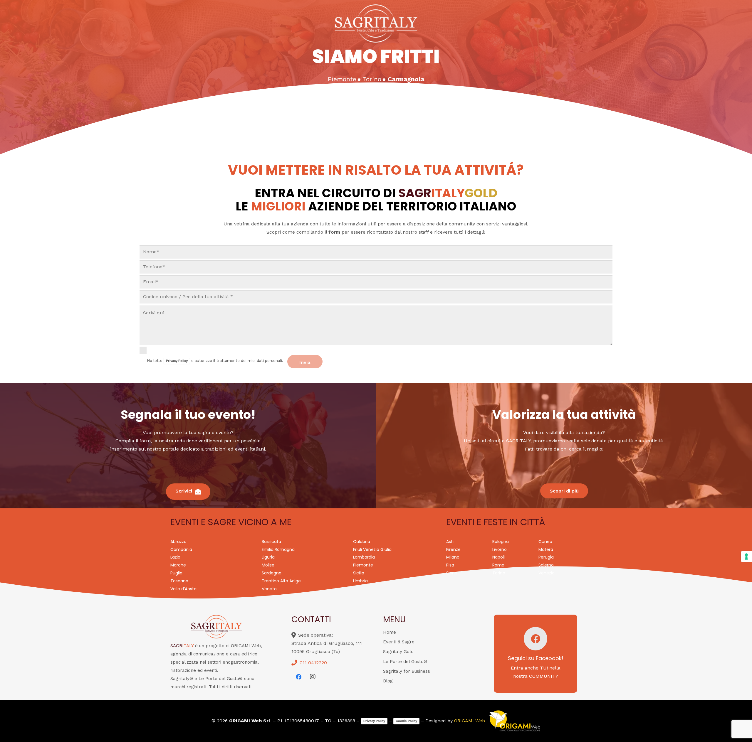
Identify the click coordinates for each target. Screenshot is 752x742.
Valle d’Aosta (183, 589)
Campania (181, 549)
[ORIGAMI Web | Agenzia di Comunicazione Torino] (514, 721)
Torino (498, 573)
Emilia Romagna (278, 549)
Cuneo (545, 541)
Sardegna (271, 573)
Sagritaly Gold (398, 651)
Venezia (546, 573)
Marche (178, 565)
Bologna (500, 541)
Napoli (498, 557)
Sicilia (358, 573)
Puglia (176, 573)
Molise (268, 565)
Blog (388, 681)
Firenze (453, 549)
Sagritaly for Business (406, 671)
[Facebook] (298, 677)
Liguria (268, 557)
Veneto (269, 589)
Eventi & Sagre (398, 642)
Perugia (546, 557)
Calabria (361, 541)
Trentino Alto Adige (281, 581)
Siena (451, 573)
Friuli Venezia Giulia (372, 549)
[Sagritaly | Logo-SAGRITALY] (376, 23)
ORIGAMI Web (469, 721)
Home (389, 632)
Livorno (499, 549)
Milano (452, 557)
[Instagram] (313, 677)
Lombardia (364, 557)
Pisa (450, 565)
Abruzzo (178, 541)
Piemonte (363, 565)
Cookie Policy (406, 721)
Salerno (546, 565)
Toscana (179, 581)
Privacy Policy (177, 361)
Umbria (360, 581)
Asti (450, 541)
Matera (545, 549)
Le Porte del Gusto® (405, 661)
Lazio (175, 557)
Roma (498, 565)
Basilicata (271, 541)
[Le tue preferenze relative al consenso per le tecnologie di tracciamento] (746, 556)
